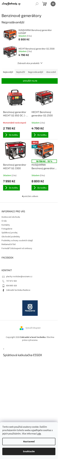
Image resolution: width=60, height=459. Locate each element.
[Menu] (53, 4)
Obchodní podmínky (11, 236)
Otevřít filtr (30, 81)
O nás (4, 220)
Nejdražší (20, 72)
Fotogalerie (7, 228)
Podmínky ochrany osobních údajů (17, 240)
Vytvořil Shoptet (33, 328)
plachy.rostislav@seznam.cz (19, 276)
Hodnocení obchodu (11, 217)
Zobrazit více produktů (28, 63)
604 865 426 (11, 285)
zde (39, 433)
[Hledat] (37, 4)
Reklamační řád (9, 244)
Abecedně (51, 72)
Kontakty (6, 224)
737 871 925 (11, 281)
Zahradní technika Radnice (18, 290)
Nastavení (29, 441)
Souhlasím (29, 451)
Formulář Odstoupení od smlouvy (17, 248)
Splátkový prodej (9, 232)
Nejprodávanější (35, 72)
